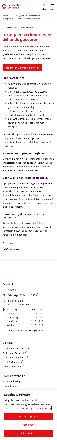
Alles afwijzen (28, 433)
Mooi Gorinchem (13, 362)
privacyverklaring (41, 408)
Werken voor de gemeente (18, 348)
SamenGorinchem (14, 366)
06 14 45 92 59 (29, 295)
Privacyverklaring (12, 381)
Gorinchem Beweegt (15, 353)
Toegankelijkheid (11, 385)
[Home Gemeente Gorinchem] (14, 6)
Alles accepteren (28, 416)
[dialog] (28, 415)
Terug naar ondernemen (20, 27)
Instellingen (28, 424)
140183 (12, 289)
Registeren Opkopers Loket (24, 67)
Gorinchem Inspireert (16, 357)
